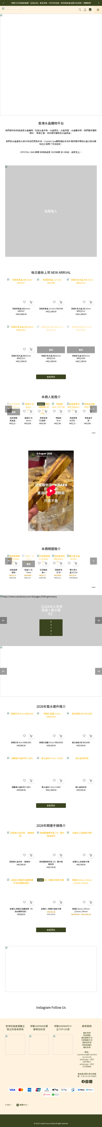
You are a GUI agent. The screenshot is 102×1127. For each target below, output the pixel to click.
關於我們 (87, 1033)
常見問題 (87, 1035)
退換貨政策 (87, 1042)
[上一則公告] (3, 3)
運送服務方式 (86, 1037)
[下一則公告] (98, 3)
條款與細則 (87, 1045)
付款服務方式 (86, 1040)
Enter (51, 627)
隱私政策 (87, 1047)
